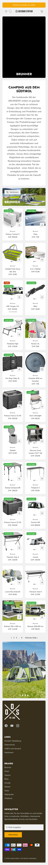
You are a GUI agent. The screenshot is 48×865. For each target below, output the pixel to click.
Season (7, 786)
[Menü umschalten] (6, 11)
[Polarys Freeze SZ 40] (12, 400)
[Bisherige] (6, 5)
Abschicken (13, 834)
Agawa (7, 775)
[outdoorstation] (24, 11)
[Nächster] (42, 5)
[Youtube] (12, 725)
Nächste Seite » (31, 638)
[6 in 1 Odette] (35, 253)
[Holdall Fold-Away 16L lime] (12, 253)
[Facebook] (6, 725)
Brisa (6, 779)
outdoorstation (15, 858)
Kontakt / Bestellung (12, 741)
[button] (20, 695)
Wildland (8, 798)
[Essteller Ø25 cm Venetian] (35, 362)
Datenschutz (9, 744)
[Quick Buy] (42, 369)
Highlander (9, 794)
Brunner (7, 767)
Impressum (9, 752)
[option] (24, 670)
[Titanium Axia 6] (35, 576)
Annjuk (7, 783)
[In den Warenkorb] (19, 225)
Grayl (6, 771)
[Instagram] (18, 725)
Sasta (6, 790)
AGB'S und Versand (12, 748)
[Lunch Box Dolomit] (12, 576)
